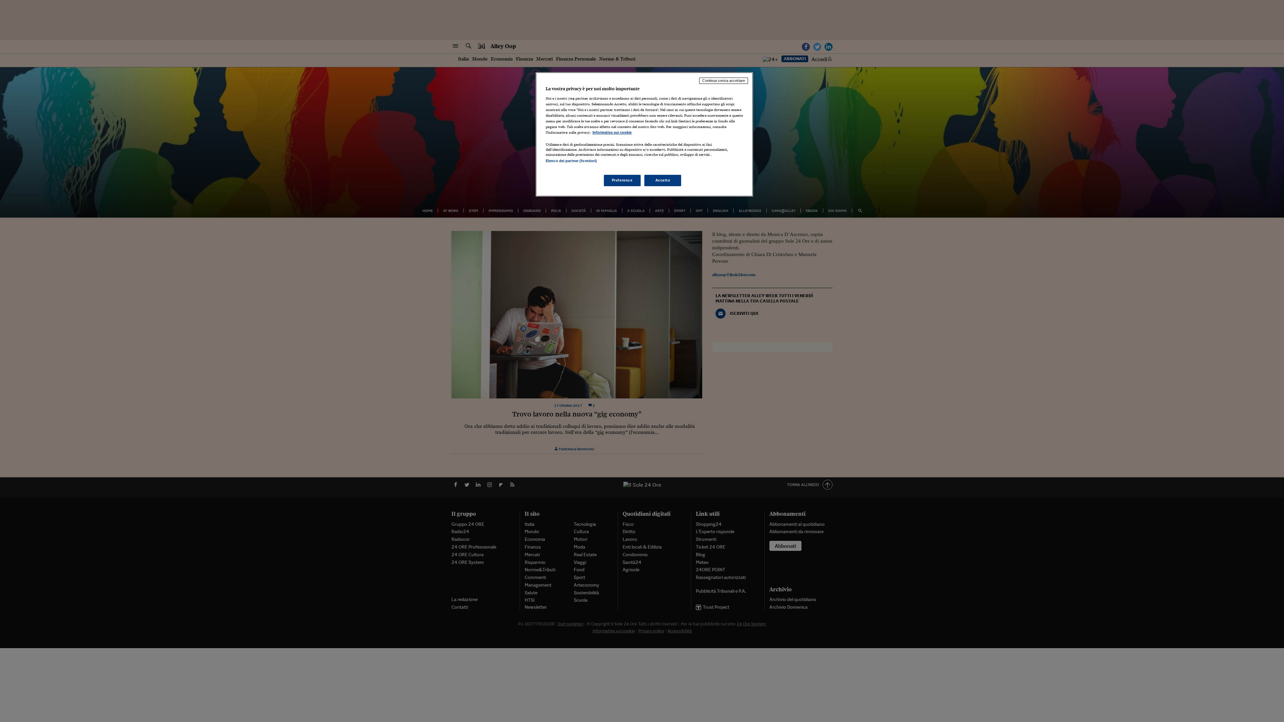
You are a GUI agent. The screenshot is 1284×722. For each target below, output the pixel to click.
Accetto (662, 180)
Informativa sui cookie (612, 132)
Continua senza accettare (723, 81)
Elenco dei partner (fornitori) (571, 161)
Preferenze (622, 180)
